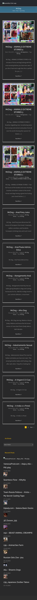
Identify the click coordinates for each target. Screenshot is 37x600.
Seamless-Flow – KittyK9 (15, 480)
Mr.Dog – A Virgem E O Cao (18, 380)
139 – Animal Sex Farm (13, 545)
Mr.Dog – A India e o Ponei (18, 406)
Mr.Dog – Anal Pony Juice (18, 212)
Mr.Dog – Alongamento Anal (18, 276)
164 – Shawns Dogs (12, 570)
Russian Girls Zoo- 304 (13, 557)
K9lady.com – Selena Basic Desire (18, 508)
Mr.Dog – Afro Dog (18, 310)
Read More (18, 76)
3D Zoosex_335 (10, 520)
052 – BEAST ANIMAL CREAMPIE (18, 533)
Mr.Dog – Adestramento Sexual (18, 345)
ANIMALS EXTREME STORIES (20, 179)
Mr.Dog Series (24, 52)
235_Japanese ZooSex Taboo (16, 582)
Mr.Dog (18, 53)
